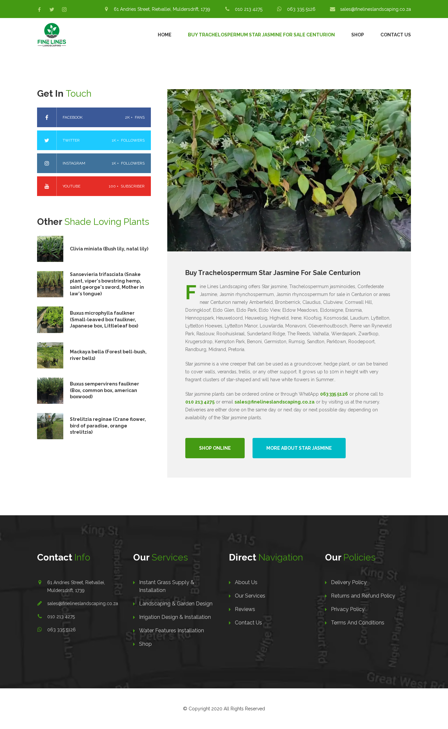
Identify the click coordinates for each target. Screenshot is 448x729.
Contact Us (395, 34)
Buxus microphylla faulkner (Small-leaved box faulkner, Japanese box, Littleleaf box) (104, 319)
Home (165, 34)
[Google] (64, 9)
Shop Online (215, 448)
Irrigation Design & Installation (175, 617)
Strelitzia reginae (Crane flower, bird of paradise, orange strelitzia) (108, 426)
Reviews (245, 609)
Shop (357, 34)
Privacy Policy (348, 609)
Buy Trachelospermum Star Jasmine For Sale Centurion (261, 34)
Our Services (250, 596)
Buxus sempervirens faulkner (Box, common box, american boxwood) (104, 390)
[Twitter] (52, 9)
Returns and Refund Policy (363, 596)
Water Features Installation (171, 630)
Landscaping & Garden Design (176, 604)
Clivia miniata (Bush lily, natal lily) (109, 248)
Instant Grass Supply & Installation (166, 586)
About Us (246, 582)
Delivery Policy (349, 582)
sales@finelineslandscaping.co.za (82, 603)
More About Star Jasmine (299, 448)
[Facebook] (39, 9)
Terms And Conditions (357, 623)
